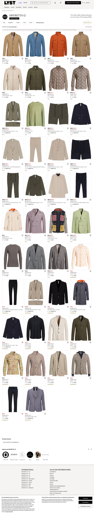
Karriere (51, 482)
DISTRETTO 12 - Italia (26, 484)
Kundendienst (53, 471)
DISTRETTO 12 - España (27, 480)
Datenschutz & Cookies (55, 487)
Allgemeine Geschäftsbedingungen (57, 486)
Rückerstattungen (54, 480)
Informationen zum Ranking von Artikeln (58, 491)
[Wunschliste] (60, 2)
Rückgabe (52, 477)
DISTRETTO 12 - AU (26, 471)
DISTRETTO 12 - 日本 (26, 486)
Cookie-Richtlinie (9, 511)
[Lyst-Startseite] (9, 3)
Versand (51, 475)
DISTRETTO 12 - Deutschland (28, 478)
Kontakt (51, 484)
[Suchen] (32, 3)
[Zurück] (88, 449)
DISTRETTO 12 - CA (26, 473)
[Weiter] (91, 449)
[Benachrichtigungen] (55, 2)
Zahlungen (52, 478)
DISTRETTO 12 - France (27, 482)
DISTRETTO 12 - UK (26, 475)
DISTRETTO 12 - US (26, 477)
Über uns (52, 473)
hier (75, 29)
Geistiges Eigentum (54, 489)
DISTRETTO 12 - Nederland (27, 487)
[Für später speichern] (22, 58)
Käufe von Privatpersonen (55, 493)
